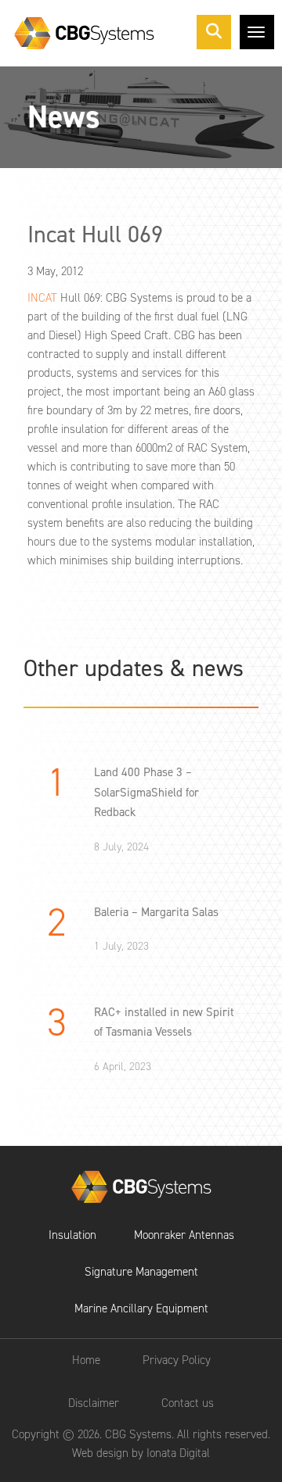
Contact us (187, 1403)
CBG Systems (141, 1186)
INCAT (42, 298)
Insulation (72, 1235)
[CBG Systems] (84, 33)
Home (86, 1360)
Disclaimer (93, 1403)
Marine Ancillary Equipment (141, 1308)
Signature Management (141, 1272)
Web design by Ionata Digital (141, 1453)
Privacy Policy (177, 1360)
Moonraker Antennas (184, 1235)
